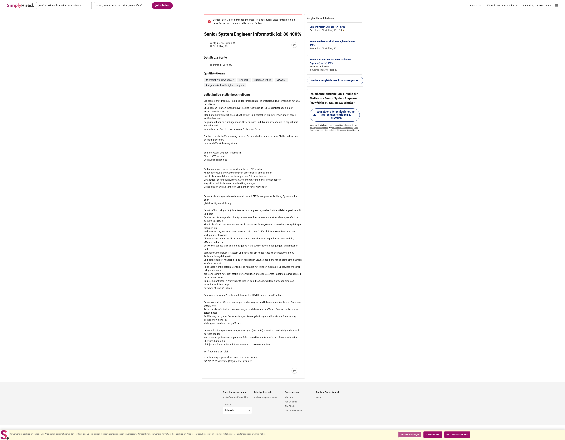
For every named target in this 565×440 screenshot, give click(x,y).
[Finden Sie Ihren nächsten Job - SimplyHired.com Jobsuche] (20, 5)
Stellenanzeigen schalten (504, 5)
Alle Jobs (289, 397)
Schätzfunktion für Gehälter (236, 397)
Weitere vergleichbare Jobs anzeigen (333, 80)
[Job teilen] (294, 45)
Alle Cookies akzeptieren (457, 434)
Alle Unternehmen (293, 410)
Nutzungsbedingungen (319, 128)
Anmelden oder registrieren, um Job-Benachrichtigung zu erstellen (336, 115)
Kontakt (319, 397)
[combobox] (64, 5)
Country (227, 404)
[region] (282, 435)
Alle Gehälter (291, 402)
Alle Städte (290, 406)
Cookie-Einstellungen (409, 434)
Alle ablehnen (432, 434)
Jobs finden (162, 5)
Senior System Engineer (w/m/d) (327, 26)
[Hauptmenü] (556, 5)
